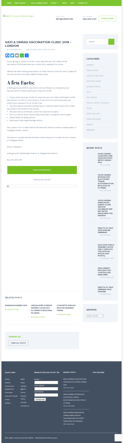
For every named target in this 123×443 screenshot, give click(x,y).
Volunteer (9, 393)
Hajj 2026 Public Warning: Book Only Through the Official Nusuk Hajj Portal (106, 250)
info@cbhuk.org (91, 9)
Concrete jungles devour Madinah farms (66, 308)
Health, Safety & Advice (46, 50)
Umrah (89, 124)
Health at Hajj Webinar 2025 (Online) (105, 289)
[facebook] (102, 9)
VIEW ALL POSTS (18, 343)
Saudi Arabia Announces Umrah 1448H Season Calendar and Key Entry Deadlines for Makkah (105, 208)
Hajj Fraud (91, 97)
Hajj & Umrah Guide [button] (39, 3)
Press (7, 399)
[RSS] (73, 337)
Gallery (7, 403)
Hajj (88, 92)
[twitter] (105, 9)
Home (9, 3)
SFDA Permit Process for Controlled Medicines (104, 271)
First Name (39, 385)
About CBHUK (20, 3)
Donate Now (107, 18)
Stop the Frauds (11, 396)
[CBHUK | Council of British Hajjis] (18, 16)
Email (37, 379)
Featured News (93, 81)
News (64, 3)
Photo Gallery (93, 113)
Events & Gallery (94, 76)
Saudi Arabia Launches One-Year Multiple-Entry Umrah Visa (105, 158)
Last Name (38, 392)
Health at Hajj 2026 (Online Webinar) (105, 230)
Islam (89, 108)
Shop (72, 3)
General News (31, 50)
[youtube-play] (112, 9)
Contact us (82, 3)
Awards (90, 65)
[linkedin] (109, 9)
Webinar (90, 130)
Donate (23, 402)
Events (53, 3)
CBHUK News (92, 70)
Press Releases (93, 119)
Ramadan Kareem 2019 (16, 305)
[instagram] (116, 9)
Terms (23, 393)
